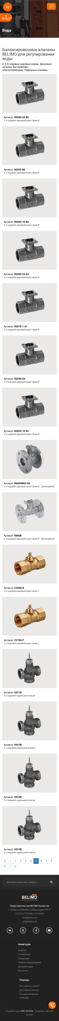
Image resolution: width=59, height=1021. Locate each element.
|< (5, 860)
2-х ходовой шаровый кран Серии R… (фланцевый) (29, 486)
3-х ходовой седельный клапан (19, 695)
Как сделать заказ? (29, 986)
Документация (25, 966)
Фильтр (6, 18)
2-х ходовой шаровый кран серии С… (22, 591)
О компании (24, 954)
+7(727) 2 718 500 (24, 913)
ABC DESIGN (27, 1011)
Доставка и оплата (29, 990)
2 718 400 (39, 913)
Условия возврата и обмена (29, 996)
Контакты (23, 970)
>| (15, 866)
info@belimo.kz (29, 917)
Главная (22, 950)
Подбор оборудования (29, 962)
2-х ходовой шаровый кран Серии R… (22, 120)
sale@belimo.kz (29, 921)
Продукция (23, 958)
